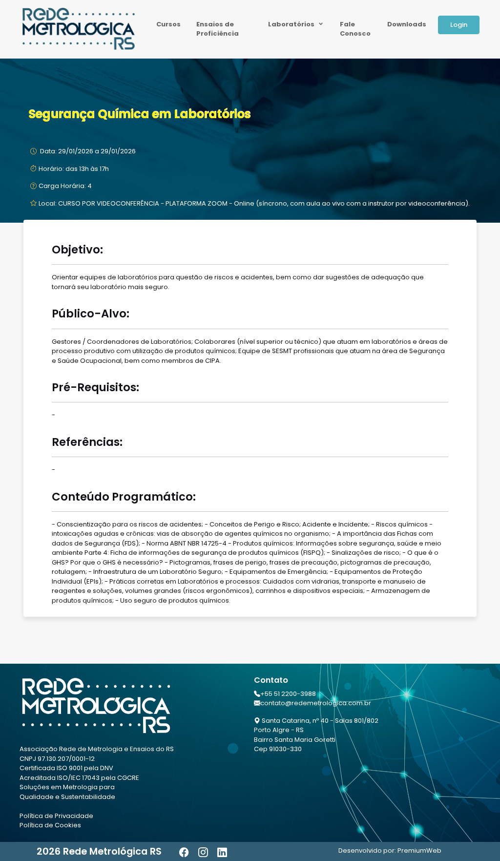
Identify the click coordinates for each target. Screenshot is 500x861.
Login (458, 24)
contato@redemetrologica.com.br (315, 703)
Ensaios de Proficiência (217, 29)
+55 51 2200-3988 (288, 693)
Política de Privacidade (56, 815)
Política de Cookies (50, 825)
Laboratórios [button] (292, 24)
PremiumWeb (419, 850)
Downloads (406, 24)
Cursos (168, 24)
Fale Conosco (355, 29)
